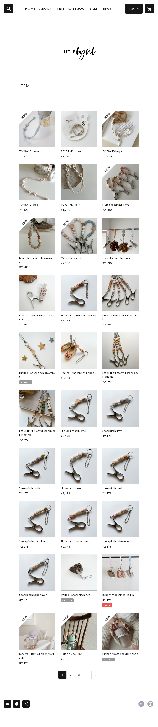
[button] (134, 9)
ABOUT (46, 8)
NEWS (106, 8)
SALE (94, 8)
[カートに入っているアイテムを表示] (149, 8)
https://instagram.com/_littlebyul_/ (150, 704)
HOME (30, 8)
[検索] (8, 8)
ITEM (59, 8)
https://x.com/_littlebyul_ (141, 704)
